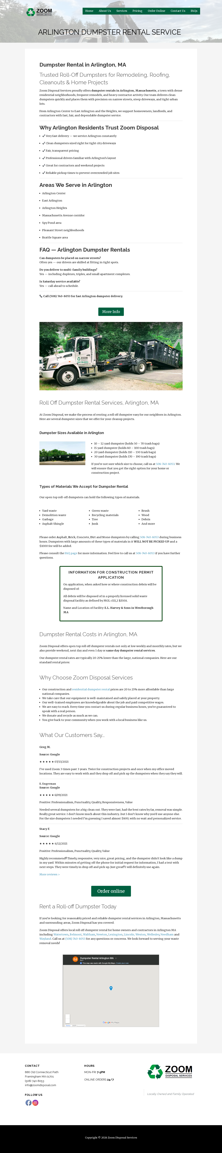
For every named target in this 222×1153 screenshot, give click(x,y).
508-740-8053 (165, 464)
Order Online (156, 11)
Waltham (89, 934)
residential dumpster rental (91, 689)
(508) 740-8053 (75, 938)
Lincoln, (129, 934)
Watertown (61, 934)
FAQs (194, 11)
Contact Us (178, 11)
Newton (101, 934)
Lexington (115, 934)
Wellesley (153, 934)
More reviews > (49, 874)
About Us (105, 11)
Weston (140, 934)
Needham (167, 934)
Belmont (76, 934)
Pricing (137, 11)
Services (121, 11)
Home (89, 11)
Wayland (45, 938)
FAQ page (71, 553)
